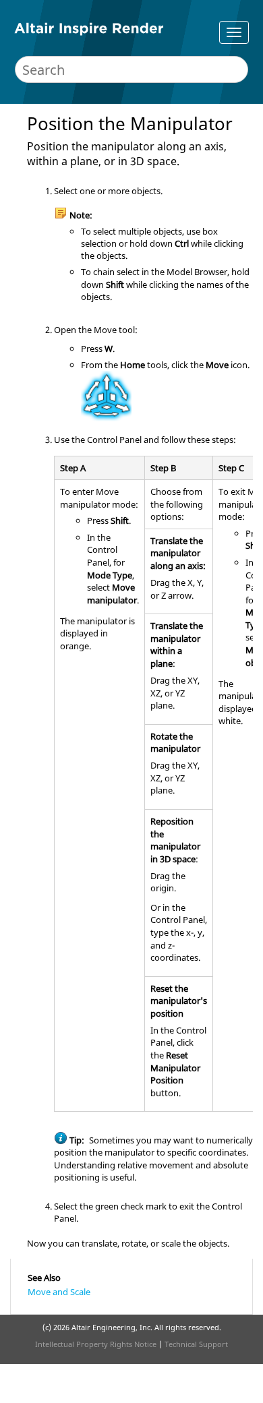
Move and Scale (59, 1292)
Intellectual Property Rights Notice (95, 1344)
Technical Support (196, 1344)
